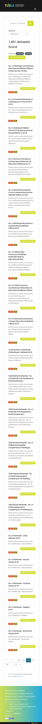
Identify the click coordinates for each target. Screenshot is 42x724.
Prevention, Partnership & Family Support (20, 696)
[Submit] (31, 23)
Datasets (14, 14)
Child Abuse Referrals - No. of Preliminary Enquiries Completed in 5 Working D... (20, 445)
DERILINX (17, 713)
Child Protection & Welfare (15, 690)
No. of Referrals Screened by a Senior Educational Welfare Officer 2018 (20, 321)
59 (24, 660)
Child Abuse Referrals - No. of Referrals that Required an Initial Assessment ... (20, 411)
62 (7, 664)
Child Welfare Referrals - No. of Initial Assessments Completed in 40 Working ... (20, 476)
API (12, 676)
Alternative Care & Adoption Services (19, 693)
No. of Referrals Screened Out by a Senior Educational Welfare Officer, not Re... (20, 192)
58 (19, 660)
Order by (11, 31)
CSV (15, 92)
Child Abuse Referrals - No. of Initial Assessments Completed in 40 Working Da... (20, 507)
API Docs (19, 676)
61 (33, 660)
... (14, 660)
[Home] (6, 14)
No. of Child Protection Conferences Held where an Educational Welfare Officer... (20, 287)
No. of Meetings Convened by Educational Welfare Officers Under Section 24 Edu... (21, 68)
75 (16, 664)
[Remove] (22, 53)
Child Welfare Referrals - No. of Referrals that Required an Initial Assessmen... (20, 378)
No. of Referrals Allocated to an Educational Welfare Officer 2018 (20, 225)
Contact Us (9, 711)
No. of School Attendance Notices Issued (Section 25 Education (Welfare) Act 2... (19, 161)
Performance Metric (27, 88)
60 (28, 660)
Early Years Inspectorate (19, 704)
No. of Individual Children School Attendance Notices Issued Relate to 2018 (20, 130)
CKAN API (8, 716)
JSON (10, 92)
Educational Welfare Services (16, 699)
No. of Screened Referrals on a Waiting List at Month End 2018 (20, 101)
